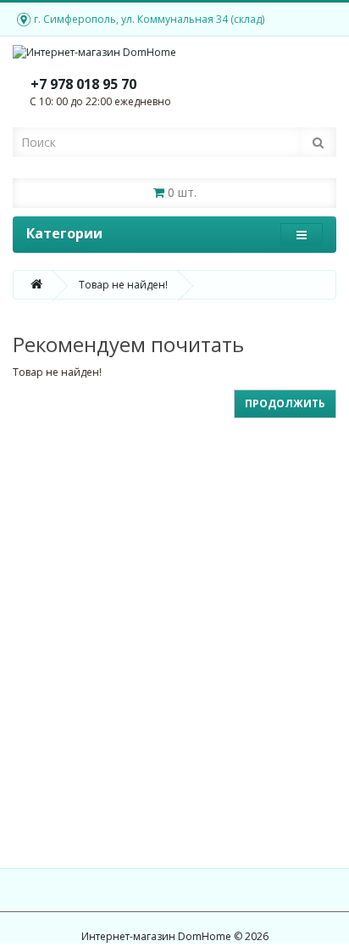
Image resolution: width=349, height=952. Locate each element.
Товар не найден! (123, 284)
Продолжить (285, 403)
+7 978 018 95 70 (83, 84)
